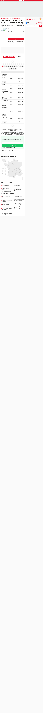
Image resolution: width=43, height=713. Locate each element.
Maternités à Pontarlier (6, 196)
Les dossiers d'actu (30, 23)
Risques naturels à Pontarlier (19, 199)
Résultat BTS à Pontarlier (18, 184)
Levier (15, 42)
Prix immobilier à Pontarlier (19, 204)
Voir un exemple (39, 22)
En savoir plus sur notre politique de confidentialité (9, 147)
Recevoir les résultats (11, 56)
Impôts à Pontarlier (5, 204)
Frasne (12, 42)
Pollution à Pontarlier (17, 197)
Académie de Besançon (16, 18)
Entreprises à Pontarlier (18, 203)
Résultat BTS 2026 (5, 185)
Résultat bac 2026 (5, 184)
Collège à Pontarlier (5, 188)
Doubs (13, 41)
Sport (28, 22)
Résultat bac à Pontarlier (6, 191)
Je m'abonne (12, 145)
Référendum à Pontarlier (18, 208)
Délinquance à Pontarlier (18, 196)
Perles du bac (4, 189)
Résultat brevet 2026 (7, 18)
